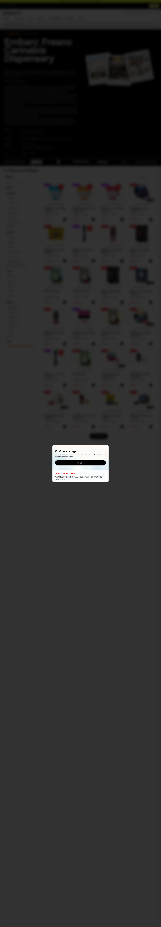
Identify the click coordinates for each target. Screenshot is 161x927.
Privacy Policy (85, 477)
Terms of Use (94, 477)
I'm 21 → (80, 463)
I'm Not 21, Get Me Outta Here (66, 473)
